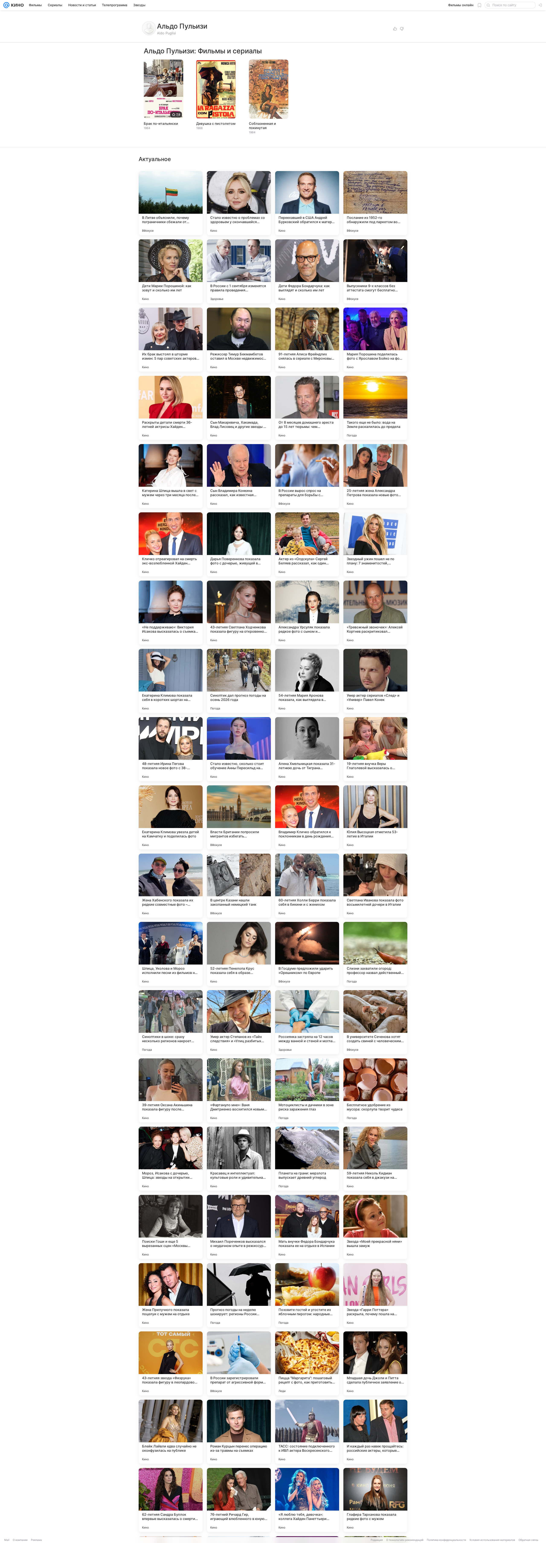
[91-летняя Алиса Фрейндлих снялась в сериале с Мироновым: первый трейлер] (307, 340)
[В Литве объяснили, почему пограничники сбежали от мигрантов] (171, 203)
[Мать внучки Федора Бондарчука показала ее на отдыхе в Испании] (307, 1227)
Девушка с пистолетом (215, 123)
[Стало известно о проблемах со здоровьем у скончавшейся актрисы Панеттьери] (239, 203)
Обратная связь (528, 1540)
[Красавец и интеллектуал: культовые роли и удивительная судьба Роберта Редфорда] (239, 1159)
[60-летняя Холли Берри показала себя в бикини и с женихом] (307, 886)
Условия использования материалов (492, 1540)
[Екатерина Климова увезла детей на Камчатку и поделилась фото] (171, 817)
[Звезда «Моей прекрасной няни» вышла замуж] (375, 1227)
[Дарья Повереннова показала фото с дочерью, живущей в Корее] (239, 544)
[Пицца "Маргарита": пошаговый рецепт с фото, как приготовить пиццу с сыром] (307, 1363)
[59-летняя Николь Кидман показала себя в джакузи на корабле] (375, 1159)
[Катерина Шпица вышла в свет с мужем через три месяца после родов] (171, 476)
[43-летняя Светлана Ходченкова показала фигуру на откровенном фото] (239, 613)
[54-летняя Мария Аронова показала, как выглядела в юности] (307, 681)
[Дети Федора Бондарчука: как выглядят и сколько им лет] (307, 271)
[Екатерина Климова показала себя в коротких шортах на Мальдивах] (171, 681)
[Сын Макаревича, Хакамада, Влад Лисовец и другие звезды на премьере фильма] (239, 408)
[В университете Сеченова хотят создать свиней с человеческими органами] (375, 1022)
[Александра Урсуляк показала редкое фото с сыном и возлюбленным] (307, 613)
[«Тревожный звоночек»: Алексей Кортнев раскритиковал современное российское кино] (375, 613)
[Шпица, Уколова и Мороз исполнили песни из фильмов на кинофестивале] (171, 954)
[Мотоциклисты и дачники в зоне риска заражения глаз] (307, 1090)
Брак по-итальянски (161, 123)
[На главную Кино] (16, 5)
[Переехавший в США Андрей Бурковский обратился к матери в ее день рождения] (307, 203)
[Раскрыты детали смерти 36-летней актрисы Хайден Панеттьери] (171, 408)
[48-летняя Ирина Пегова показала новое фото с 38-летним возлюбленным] (171, 749)
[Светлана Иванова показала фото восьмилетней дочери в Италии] (375, 886)
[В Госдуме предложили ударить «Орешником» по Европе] (307, 954)
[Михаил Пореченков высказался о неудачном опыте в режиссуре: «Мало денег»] (239, 1227)
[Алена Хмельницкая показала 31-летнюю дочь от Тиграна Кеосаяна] (307, 749)
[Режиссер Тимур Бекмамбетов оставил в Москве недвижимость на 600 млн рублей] (239, 340)
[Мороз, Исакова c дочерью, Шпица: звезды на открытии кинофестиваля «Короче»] (171, 1159)
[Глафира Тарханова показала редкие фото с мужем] (375, 1500)
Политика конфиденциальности (446, 1540)
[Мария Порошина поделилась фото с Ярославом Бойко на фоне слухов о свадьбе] (375, 340)
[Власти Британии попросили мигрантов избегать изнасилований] (239, 817)
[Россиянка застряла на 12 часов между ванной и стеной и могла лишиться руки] (307, 1022)
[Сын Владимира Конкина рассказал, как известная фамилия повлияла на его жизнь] (239, 476)
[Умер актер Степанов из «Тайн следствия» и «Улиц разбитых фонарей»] (239, 1022)
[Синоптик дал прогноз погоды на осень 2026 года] (239, 681)
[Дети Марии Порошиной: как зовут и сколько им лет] (171, 271)
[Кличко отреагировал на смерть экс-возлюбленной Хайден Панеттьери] (171, 544)
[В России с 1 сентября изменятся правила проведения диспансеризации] (239, 271)
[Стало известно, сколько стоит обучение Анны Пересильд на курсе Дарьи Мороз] (239, 749)
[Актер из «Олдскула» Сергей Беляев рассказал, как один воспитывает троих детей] (307, 544)
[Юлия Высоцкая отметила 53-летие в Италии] (375, 817)
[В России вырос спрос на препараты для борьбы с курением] (307, 476)
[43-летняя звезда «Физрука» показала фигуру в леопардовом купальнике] (171, 1363)
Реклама (36, 1540)
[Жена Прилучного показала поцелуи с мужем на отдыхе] (171, 1295)
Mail (6, 1540)
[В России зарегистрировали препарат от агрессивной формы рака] (239, 1363)
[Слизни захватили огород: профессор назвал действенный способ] (375, 954)
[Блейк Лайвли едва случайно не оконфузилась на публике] (171, 1432)
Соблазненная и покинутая (262, 125)
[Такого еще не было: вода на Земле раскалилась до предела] (375, 408)
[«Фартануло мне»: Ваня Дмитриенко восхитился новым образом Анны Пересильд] (239, 1090)
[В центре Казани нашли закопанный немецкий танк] (239, 886)
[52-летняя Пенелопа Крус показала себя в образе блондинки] (239, 954)
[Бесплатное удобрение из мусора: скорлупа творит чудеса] (375, 1090)
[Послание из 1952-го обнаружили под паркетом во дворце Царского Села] (375, 203)
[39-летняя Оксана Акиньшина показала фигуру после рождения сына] (171, 1090)
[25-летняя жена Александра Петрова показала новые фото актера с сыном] (375, 476)
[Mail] (6, 5)
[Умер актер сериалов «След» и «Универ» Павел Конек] (375, 681)
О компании (20, 1540)
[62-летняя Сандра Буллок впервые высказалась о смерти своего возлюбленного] (171, 1500)
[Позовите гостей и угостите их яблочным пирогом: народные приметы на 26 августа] (307, 1295)
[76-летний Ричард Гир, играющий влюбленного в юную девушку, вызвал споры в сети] (239, 1500)
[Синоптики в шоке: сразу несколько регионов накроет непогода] (171, 1022)
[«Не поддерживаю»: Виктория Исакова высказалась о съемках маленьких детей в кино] (171, 613)
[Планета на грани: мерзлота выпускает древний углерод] (307, 1159)
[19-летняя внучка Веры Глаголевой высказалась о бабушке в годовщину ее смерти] (375, 749)
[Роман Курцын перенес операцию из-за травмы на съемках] (239, 1432)
